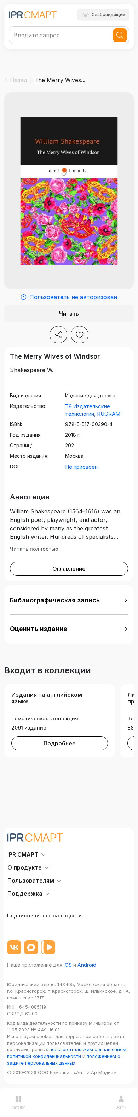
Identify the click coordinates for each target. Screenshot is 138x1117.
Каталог (18, 1107)
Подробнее (60, 743)
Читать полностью (34, 549)
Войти (121, 1107)
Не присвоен (81, 466)
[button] (69, 600)
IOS (68, 965)
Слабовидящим (109, 14)
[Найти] (120, 35)
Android (86, 965)
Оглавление (69, 568)
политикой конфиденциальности (44, 1056)
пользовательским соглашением (88, 1049)
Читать (69, 313)
